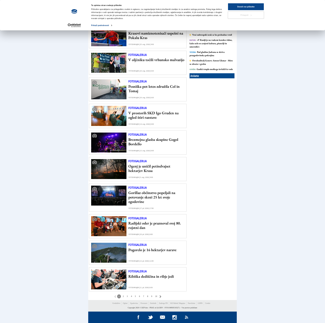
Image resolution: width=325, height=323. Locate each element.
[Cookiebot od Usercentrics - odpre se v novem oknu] (74, 25)
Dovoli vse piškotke (246, 7)
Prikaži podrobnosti (100, 25)
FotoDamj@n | (134, 44)
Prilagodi (244, 15)
